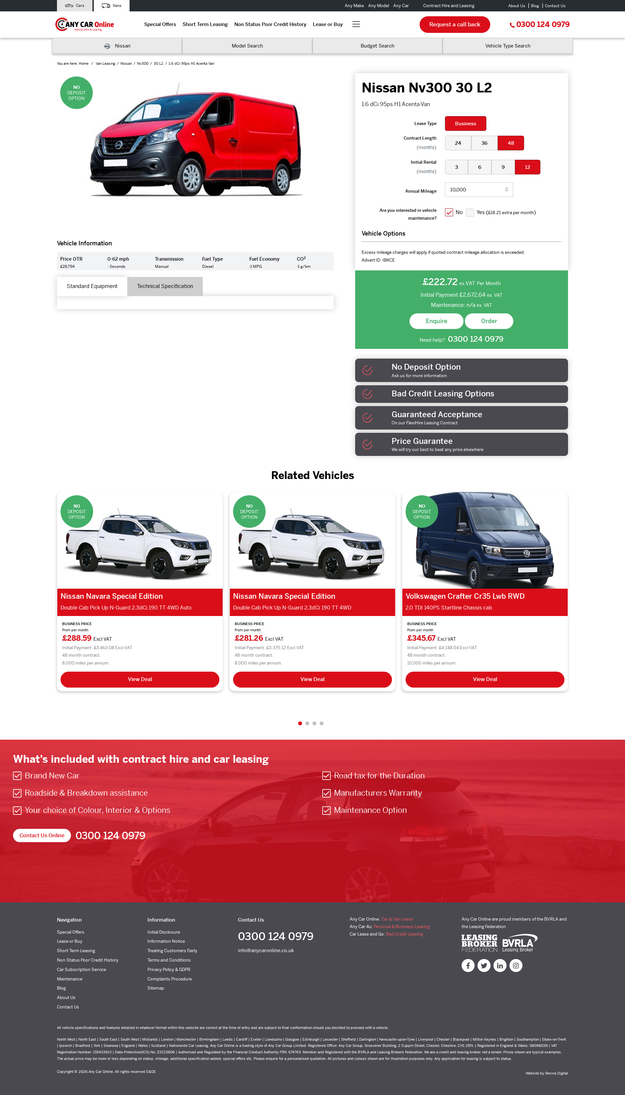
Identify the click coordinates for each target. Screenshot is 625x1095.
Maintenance (69, 979)
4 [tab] (322, 723)
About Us (516, 5)
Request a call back (454, 24)
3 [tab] (314, 723)
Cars (79, 5)
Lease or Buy (328, 24)
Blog (535, 5)
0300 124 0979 (543, 24)
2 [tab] (307, 723)
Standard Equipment (92, 286)
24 (458, 143)
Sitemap (155, 988)
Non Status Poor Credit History (270, 24)
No (459, 212)
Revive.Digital (556, 1073)
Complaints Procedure (169, 979)
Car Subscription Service (81, 969)
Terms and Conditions (169, 960)
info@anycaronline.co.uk (266, 950)
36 (484, 143)
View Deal (140, 679)
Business (465, 123)
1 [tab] (300, 723)
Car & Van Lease (397, 919)
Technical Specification (165, 286)
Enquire (436, 321)
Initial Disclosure (163, 932)
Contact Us (555, 5)
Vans (116, 5)
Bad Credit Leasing (404, 934)
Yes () (506, 212)
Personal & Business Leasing (402, 926)
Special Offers (160, 24)
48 (511, 143)
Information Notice (166, 941)
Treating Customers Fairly (172, 950)
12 (527, 167)
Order (489, 321)
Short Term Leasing (205, 24)
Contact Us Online (42, 835)
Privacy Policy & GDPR (168, 969)
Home (84, 63)
